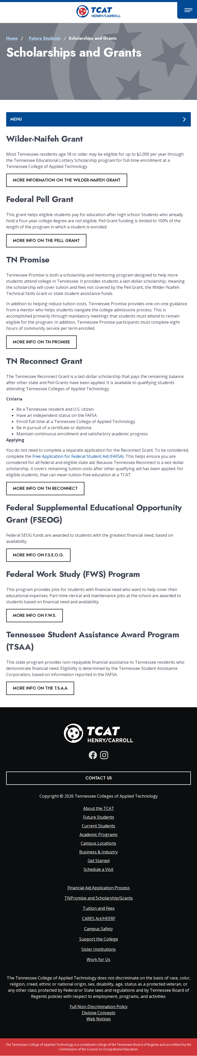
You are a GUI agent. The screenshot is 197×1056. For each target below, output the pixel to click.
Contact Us (98, 778)
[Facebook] (93, 755)
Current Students (98, 826)
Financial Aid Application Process (98, 888)
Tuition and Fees (99, 908)
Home (12, 38)
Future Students (45, 38)
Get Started (99, 860)
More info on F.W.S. (34, 615)
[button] (187, 10)
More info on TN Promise (41, 342)
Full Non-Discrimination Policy (98, 1006)
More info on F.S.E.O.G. (38, 555)
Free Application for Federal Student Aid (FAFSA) (78, 456)
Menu (16, 119)
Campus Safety (98, 929)
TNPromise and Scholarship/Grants (98, 898)
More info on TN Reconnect (45, 488)
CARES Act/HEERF (98, 918)
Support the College (98, 939)
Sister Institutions (98, 949)
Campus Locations (98, 843)
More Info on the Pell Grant (46, 241)
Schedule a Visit (98, 869)
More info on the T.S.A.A (40, 688)
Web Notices (98, 1019)
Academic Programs (98, 834)
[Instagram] (104, 755)
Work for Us (98, 959)
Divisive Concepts (98, 1013)
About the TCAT (98, 808)
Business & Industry (98, 852)
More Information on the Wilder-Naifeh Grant (67, 180)
